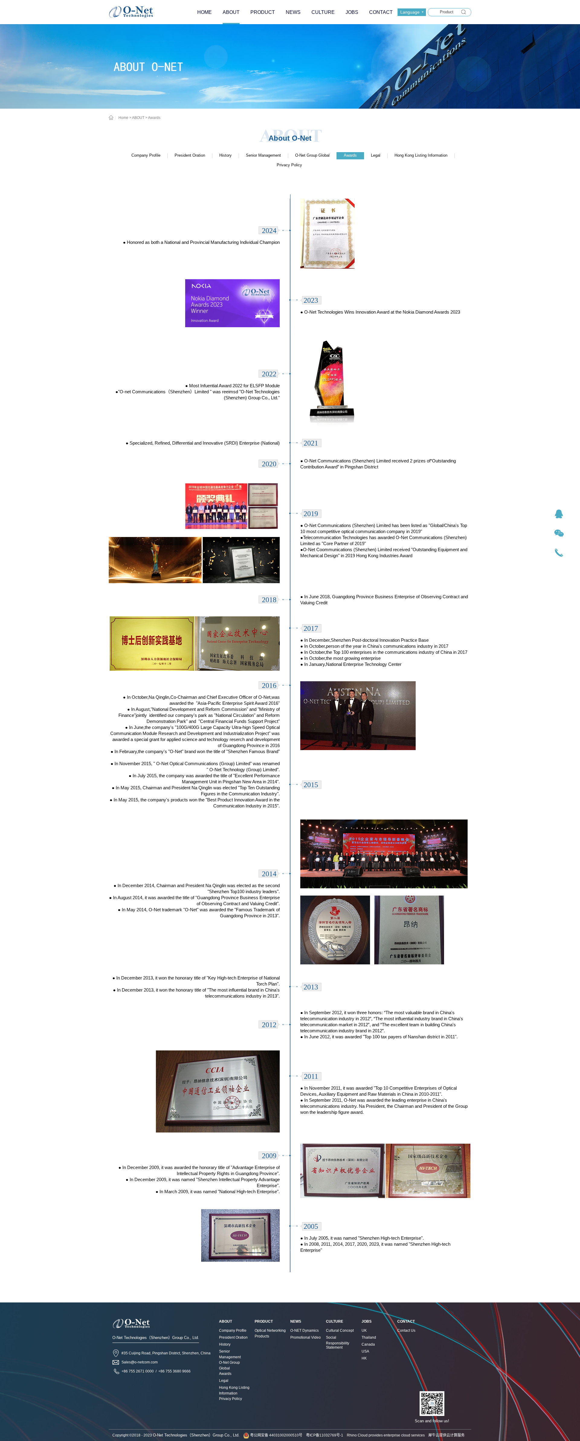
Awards (154, 118)
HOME (204, 12)
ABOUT (138, 118)
